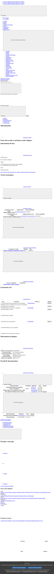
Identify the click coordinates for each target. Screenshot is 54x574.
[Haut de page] (11, 434)
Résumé (49, 303)
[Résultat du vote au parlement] (37, 332)
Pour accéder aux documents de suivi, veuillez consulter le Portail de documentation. (18, 172)
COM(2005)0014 (31, 303)
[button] (20, 515)
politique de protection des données (13, 571)
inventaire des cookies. (43, 571)
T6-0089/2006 (30, 321)
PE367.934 (33, 388)
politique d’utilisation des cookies (29, 571)
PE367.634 (33, 387)
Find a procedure (4, 81)
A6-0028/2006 (30, 307)
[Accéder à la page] (37, 320)
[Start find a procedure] (11, 88)
